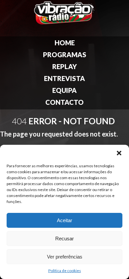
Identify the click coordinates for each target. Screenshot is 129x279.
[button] (119, 153)
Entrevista (64, 78)
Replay (64, 66)
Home (65, 43)
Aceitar (64, 220)
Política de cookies (64, 270)
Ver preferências (64, 256)
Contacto (64, 102)
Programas (64, 55)
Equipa (64, 90)
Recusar (64, 238)
